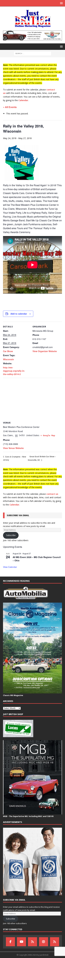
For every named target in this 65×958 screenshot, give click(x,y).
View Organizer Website (44, 351)
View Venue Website (13, 448)
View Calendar (10, 566)
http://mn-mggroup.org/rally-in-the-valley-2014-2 (14, 371)
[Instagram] (43, 941)
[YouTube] (21, 941)
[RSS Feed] (54, 941)
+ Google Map (48, 435)
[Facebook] (10, 941)
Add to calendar (18, 313)
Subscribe (11, 535)
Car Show (8, 351)
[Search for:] (32, 53)
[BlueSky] (32, 941)
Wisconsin (8, 359)
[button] (60, 3)
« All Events (10, 107)
